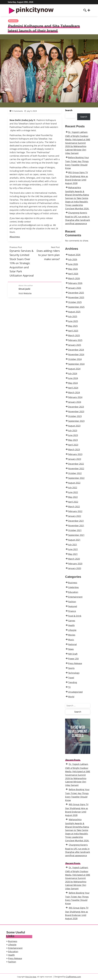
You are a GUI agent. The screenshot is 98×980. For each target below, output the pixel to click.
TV (69, 687)
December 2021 (76, 520)
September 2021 (76, 535)
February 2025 (75, 340)
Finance (72, 611)
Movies (71, 634)
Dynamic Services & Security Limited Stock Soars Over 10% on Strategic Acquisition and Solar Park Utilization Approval (22, 263)
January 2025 (74, 344)
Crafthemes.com (73, 976)
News (71, 649)
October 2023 (75, 416)
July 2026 (72, 259)
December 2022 (76, 463)
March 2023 (74, 449)
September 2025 (76, 306)
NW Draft (72, 653)
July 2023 (72, 430)
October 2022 (75, 473)
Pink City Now (30, 977)
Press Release (75, 663)
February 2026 (75, 283)
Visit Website (25, 293)
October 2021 (75, 530)
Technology (73, 672)
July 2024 (72, 373)
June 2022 (73, 492)
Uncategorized (75, 691)
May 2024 (73, 383)
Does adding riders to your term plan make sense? (48, 255)
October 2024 (75, 359)
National (72, 644)
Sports (71, 668)
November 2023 (76, 411)
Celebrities (73, 587)
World (71, 696)
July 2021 (72, 544)
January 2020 (74, 568)
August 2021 (74, 539)
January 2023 (74, 459)
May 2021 (73, 554)
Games (71, 620)
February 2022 (75, 511)
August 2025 (74, 311)
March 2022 (74, 506)
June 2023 (73, 435)
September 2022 (76, 478)
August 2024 (74, 368)
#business (15, 236)
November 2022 (76, 468)
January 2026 (74, 287)
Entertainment (75, 596)
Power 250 (73, 658)
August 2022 (74, 482)
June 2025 (73, 321)
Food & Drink (74, 615)
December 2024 (76, 349)
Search (68, 110)
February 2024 (75, 397)
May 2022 (73, 497)
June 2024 (73, 378)
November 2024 (76, 354)
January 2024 (74, 402)
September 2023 (76, 421)
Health (71, 625)
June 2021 (73, 549)
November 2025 (76, 297)
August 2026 (74, 254)
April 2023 (73, 444)
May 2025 (73, 325)
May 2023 (73, 440)
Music (71, 639)
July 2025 (72, 316)
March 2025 (74, 335)
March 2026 (74, 278)
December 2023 (76, 406)
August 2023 (74, 425)
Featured (72, 606)
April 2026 (73, 273)
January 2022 (74, 516)
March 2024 (74, 392)
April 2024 (73, 387)
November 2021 (76, 525)
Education (73, 592)
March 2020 (74, 558)
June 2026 (73, 264)
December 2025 (76, 292)
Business (13, 20)
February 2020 (75, 563)
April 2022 (73, 501)
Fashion (72, 601)
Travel (71, 677)
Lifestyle (72, 630)
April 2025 (73, 330)
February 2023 (75, 454)
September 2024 (76, 364)
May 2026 (73, 268)
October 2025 (75, 302)
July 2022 (72, 487)
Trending (72, 682)
